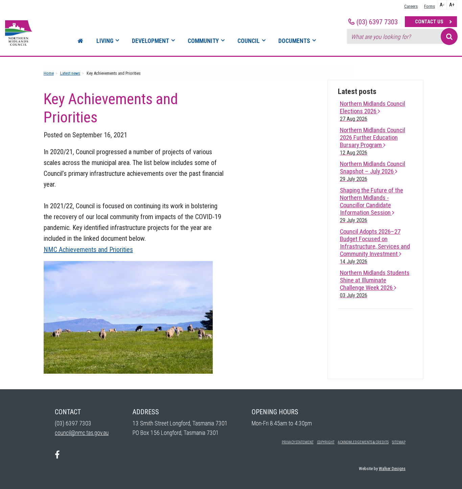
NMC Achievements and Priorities (88, 250)
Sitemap (399, 442)
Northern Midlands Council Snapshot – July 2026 (372, 171)
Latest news (70, 73)
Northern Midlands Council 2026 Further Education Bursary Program (372, 141)
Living (104, 41)
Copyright (325, 442)
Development (150, 41)
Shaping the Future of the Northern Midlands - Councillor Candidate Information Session (371, 205)
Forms (429, 6)
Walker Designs (392, 468)
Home (49, 73)
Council (248, 41)
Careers (411, 6)
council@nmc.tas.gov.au (82, 432)
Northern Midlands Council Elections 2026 (372, 111)
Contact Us (429, 22)
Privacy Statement (298, 442)
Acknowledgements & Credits (363, 442)
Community (203, 41)
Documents (294, 41)
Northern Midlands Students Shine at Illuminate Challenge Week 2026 (375, 284)
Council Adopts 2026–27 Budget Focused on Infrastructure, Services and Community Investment (375, 246)
